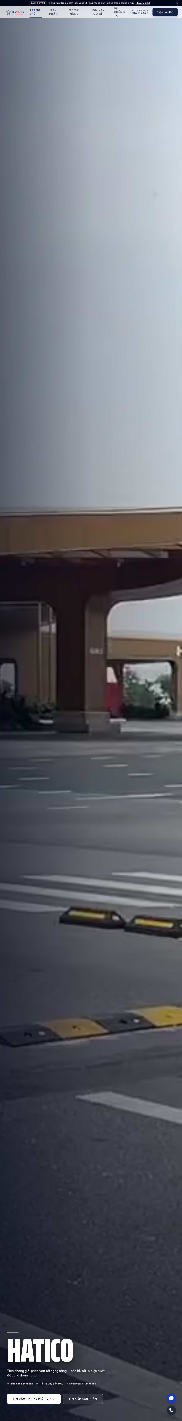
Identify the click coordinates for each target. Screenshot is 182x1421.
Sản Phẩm (53, 12)
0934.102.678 (139, 13)
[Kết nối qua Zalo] (171, 1398)
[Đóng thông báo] (177, 3)
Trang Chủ (35, 12)
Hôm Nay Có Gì (98, 12)
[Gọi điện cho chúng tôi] (171, 1410)
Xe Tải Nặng (74, 12)
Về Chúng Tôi (119, 12)
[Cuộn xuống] (91, 1415)
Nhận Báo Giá (165, 12)
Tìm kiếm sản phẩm (83, 1398)
